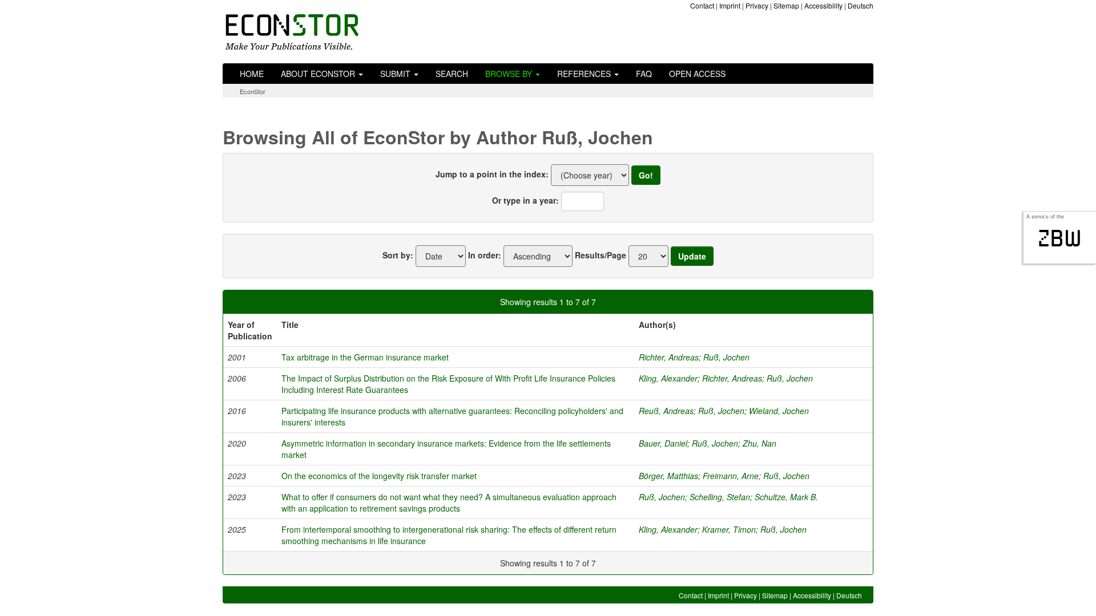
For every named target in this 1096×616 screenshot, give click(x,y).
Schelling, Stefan (720, 496)
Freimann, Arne (731, 475)
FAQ (644, 73)
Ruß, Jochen (726, 357)
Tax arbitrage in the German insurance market (365, 357)
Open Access (697, 73)
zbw (1060, 238)
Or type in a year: (525, 200)
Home (252, 73)
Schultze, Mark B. (786, 496)
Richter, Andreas (669, 357)
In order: (484, 255)
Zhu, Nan (759, 443)
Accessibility (823, 5)
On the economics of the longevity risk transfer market (379, 475)
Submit (396, 73)
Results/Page (600, 255)
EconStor (252, 91)
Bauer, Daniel (663, 443)
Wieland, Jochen (779, 410)
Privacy (757, 5)
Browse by (509, 73)
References (585, 73)
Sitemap (786, 5)
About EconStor (319, 73)
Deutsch (860, 5)
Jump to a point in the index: (492, 174)
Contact (702, 5)
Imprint (729, 5)
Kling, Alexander (668, 378)
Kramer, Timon (729, 529)
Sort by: (397, 255)
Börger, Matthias (668, 475)
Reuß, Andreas (666, 410)
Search (452, 73)
